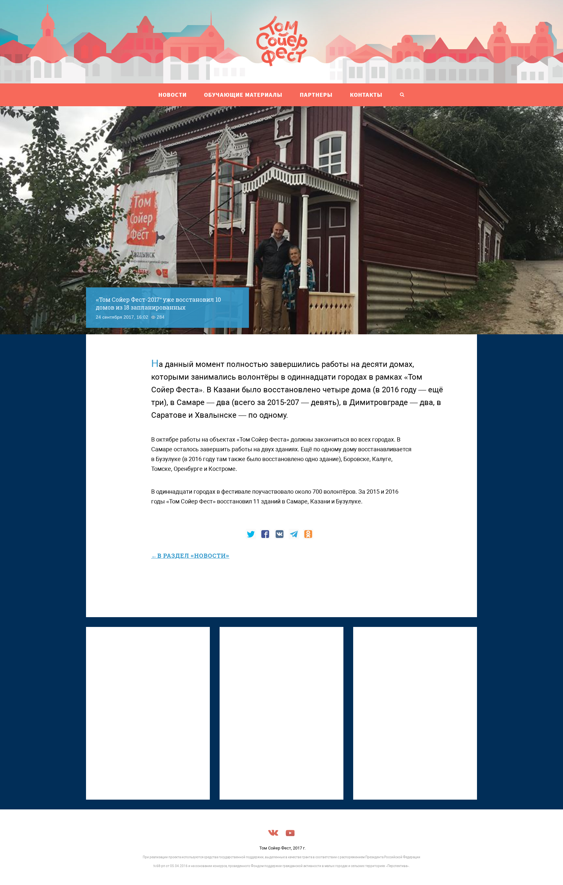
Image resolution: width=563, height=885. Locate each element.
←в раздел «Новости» (190, 555)
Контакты (366, 94)
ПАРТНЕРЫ (316, 94)
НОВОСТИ (172, 94)
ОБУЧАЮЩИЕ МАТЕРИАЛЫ (243, 94)
